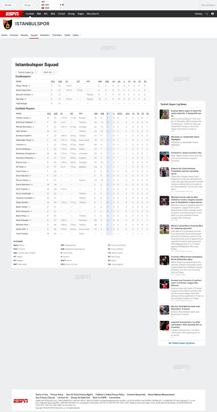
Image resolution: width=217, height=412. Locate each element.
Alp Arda (20, 99)
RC (145, 81)
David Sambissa (23, 149)
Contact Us (63, 398)
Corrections (114, 398)
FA (134, 81)
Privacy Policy (57, 395)
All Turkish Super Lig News (182, 343)
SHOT (119, 113)
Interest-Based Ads (136, 395)
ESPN (12, 13)
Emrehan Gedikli (23, 135)
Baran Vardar (21, 207)
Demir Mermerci (23, 184)
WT (78, 81)
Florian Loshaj (22, 118)
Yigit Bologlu (21, 103)
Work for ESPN (99, 398)
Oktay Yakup (21, 85)
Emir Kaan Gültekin (24, 122)
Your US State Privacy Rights (79, 395)
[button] (207, 14)
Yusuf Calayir (22, 233)
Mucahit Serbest (23, 94)
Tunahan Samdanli (24, 198)
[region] (83, 92)
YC (139, 81)
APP (100, 81)
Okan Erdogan (22, 220)
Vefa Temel (21, 131)
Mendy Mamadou (24, 126)
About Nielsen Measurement (161, 395)
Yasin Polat (21, 171)
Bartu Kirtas (21, 216)
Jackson (20, 144)
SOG (127, 113)
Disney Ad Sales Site (80, 398)
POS (53, 81)
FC (129, 81)
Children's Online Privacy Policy (110, 395)
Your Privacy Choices (45, 398)
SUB (107, 81)
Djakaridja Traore (23, 140)
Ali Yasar (20, 167)
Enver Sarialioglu (23, 193)
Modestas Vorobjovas (25, 153)
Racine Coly (21, 162)
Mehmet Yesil (22, 224)
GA (119, 81)
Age (60, 81)
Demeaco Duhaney (24, 158)
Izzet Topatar (22, 189)
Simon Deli (21, 229)
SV (113, 81)
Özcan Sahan (22, 180)
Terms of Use (41, 395)
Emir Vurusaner (22, 211)
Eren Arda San (22, 175)
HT (67, 81)
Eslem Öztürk (22, 202)
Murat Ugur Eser (23, 90)
